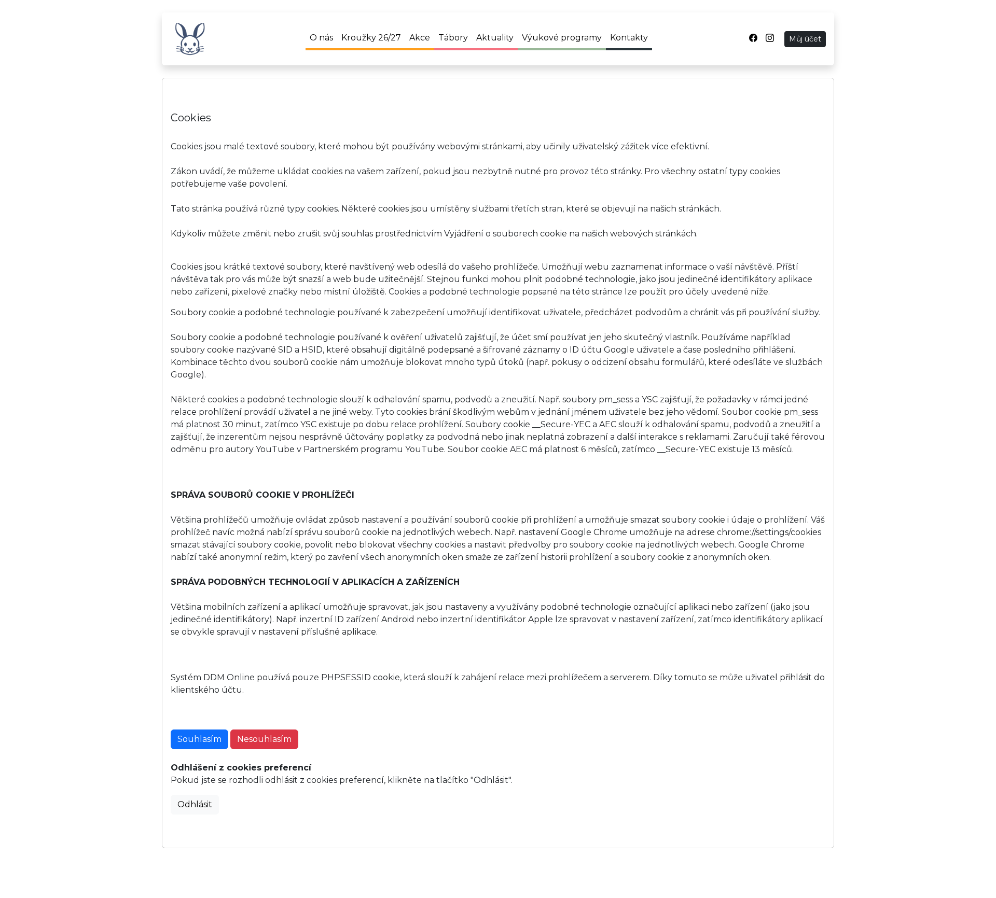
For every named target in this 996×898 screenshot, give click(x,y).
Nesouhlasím (264, 739)
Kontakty (629, 38)
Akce (419, 38)
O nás (321, 38)
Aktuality (495, 38)
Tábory (453, 38)
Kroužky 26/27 (371, 38)
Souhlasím (199, 739)
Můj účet (805, 39)
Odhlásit (194, 804)
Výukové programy (562, 38)
